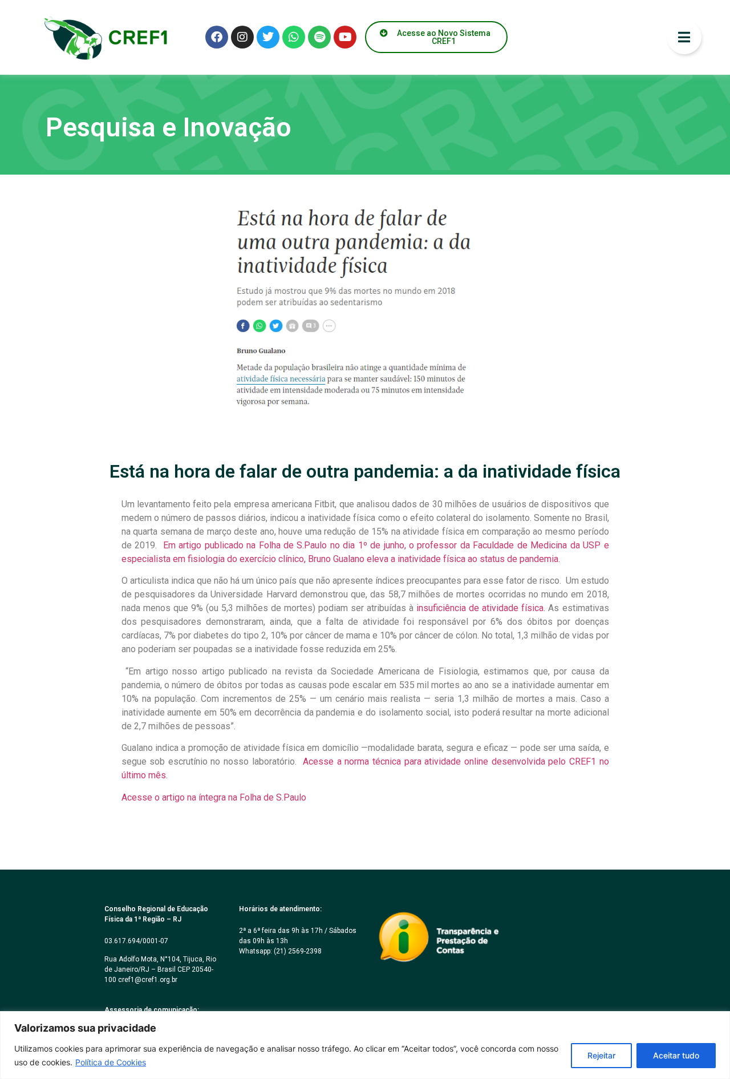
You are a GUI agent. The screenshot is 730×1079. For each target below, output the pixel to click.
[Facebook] (216, 37)
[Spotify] (319, 37)
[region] (365, 1045)
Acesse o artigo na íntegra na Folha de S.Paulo (213, 797)
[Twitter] (268, 37)
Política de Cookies (110, 1062)
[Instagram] (242, 37)
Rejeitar (601, 1055)
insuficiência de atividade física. (480, 608)
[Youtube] (345, 37)
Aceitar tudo (676, 1055)
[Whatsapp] (293, 37)
